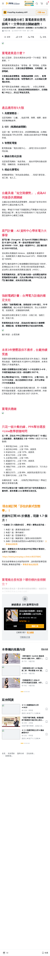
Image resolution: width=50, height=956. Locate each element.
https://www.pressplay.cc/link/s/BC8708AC (21, 556)
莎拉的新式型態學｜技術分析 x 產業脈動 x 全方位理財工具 (24, 28)
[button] (3, 3)
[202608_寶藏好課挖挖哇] (29, 3)
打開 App (41, 12)
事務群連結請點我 (30, 564)
